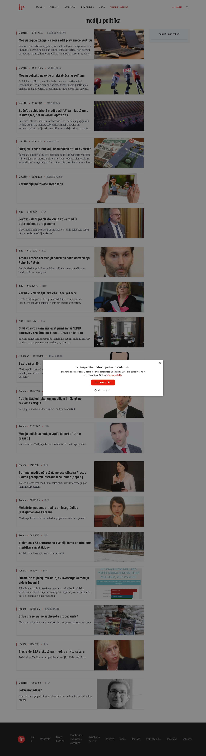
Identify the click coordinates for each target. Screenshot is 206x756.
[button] (103, 390)
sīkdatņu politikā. (114, 375)
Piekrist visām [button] (103, 382)
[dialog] (103, 378)
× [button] (160, 363)
